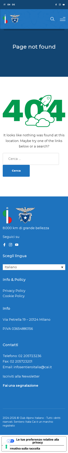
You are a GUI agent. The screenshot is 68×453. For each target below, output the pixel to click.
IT (5, 4)
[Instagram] (10, 244)
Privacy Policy (14, 291)
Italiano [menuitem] (11, 267)
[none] (34, 267)
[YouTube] (16, 244)
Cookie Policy (14, 296)
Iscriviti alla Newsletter (21, 376)
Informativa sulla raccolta (22, 448)
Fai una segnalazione (20, 386)
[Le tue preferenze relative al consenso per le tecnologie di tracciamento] (6, 446)
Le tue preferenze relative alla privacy (37, 441)
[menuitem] (34, 267)
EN (8, 4)
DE (13, 4)
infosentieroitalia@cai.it (33, 367)
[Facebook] (4, 244)
